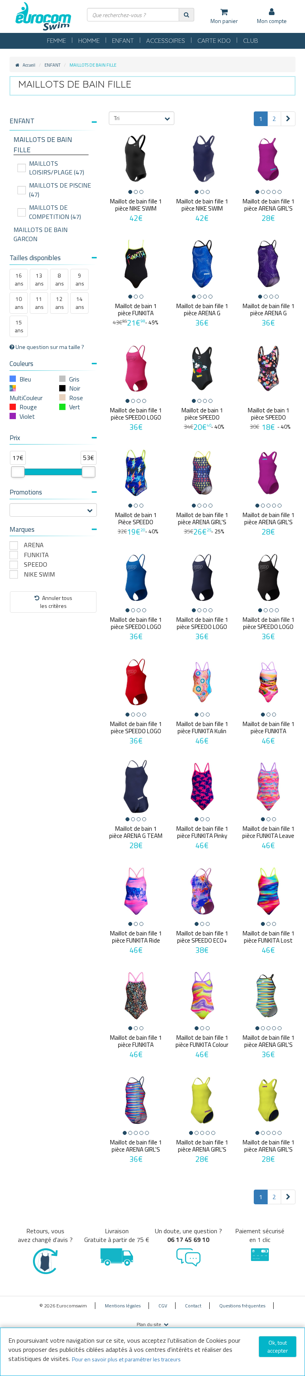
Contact (193, 1305)
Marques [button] (22, 529)
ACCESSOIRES (165, 40)
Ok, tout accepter (277, 1346)
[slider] (18, 471)
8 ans (59, 279)
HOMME (89, 40)
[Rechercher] (186, 14)
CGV (162, 1305)
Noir (74, 388)
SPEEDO (35, 564)
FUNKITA (36, 555)
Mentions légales (123, 1305)
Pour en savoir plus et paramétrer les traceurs (126, 1359)
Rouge (28, 407)
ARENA (34, 545)
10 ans (19, 303)
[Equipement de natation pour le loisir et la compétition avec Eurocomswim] (43, 17)
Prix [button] (15, 438)
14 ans (79, 303)
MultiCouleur (26, 397)
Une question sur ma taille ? (49, 347)
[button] (53, 121)
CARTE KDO (214, 40)
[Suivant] (288, 118)
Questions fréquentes (242, 1305)
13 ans (39, 279)
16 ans (19, 279)
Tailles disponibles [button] (35, 258)
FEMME (56, 40)
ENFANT (123, 40)
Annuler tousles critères (56, 602)
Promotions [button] (26, 492)
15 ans (19, 326)
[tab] (53, 124)
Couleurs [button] (21, 363)
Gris (74, 379)
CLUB (250, 40)
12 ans (59, 303)
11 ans (39, 303)
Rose (76, 397)
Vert (74, 407)
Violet (27, 416)
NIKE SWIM (39, 574)
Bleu (25, 379)
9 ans (79, 279)
